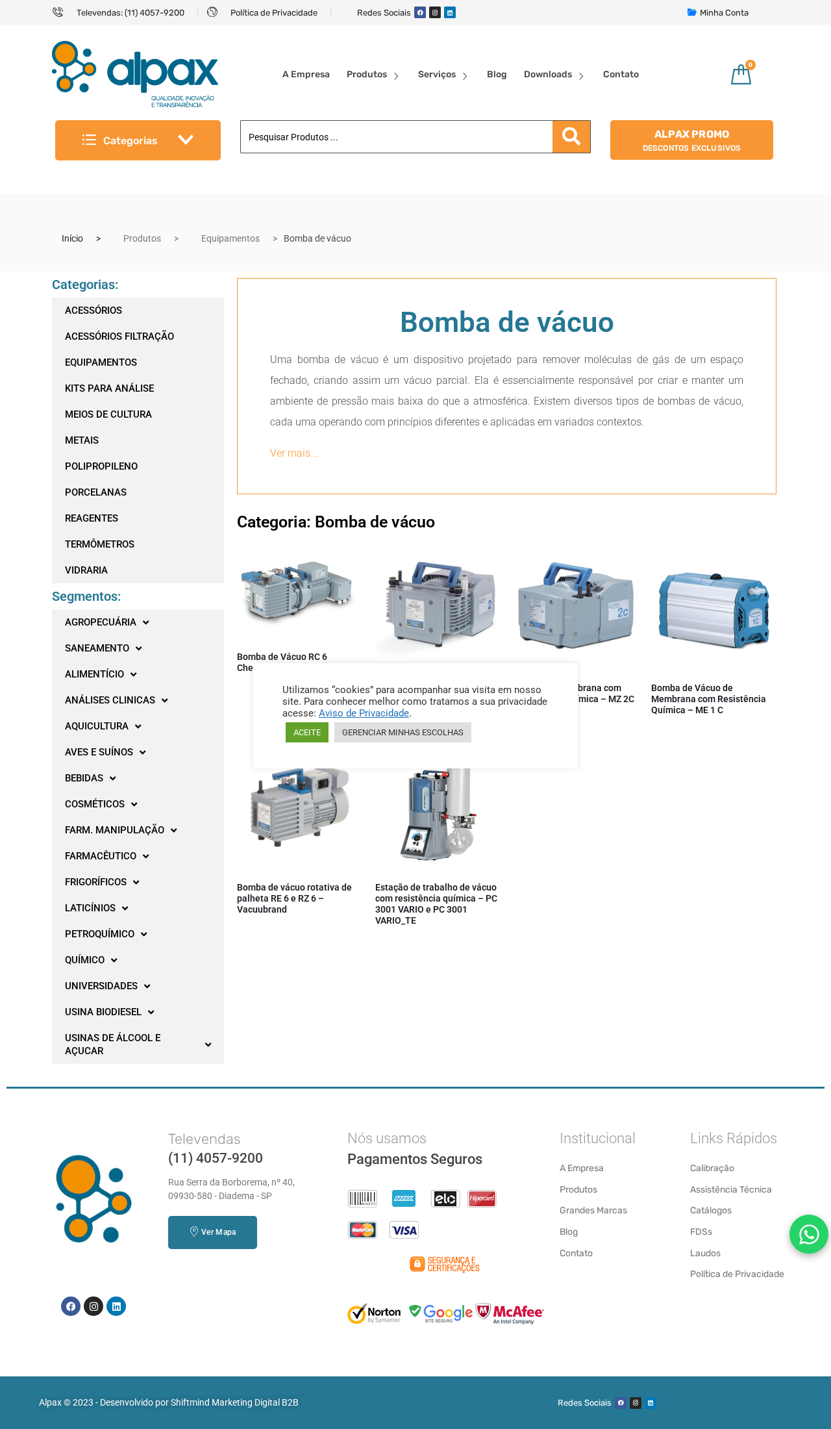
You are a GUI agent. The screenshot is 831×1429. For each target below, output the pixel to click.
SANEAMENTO (97, 648)
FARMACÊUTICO (100, 856)
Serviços (437, 74)
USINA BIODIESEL (103, 1012)
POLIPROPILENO (101, 466)
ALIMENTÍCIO (94, 674)
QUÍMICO (85, 960)
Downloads (548, 74)
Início (72, 238)
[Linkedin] (450, 12)
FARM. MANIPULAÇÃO (114, 830)
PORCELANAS (96, 492)
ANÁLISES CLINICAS (110, 700)
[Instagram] (435, 12)
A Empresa (306, 74)
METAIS (82, 440)
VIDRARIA (86, 570)
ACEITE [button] (307, 732)
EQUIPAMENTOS (101, 362)
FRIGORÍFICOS (96, 882)
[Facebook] (420, 12)
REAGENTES (91, 518)
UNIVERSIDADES (101, 986)
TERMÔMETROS (99, 544)
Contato (621, 74)
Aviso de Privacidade (364, 713)
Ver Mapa (218, 1232)
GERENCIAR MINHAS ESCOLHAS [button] (403, 732)
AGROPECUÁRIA (100, 622)
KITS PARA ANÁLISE (109, 388)
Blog (497, 74)
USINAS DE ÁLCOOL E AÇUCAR (112, 1044)
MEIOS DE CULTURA (108, 414)
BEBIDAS (84, 778)
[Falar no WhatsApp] (808, 1234)
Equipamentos (230, 238)
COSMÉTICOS (95, 804)
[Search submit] (571, 137)
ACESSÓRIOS (93, 310)
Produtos (367, 74)
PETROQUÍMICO (99, 934)
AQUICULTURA (97, 726)
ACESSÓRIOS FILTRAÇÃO (119, 336)
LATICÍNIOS (90, 908)
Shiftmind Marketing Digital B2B (235, 1402)
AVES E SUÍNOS (99, 752)
